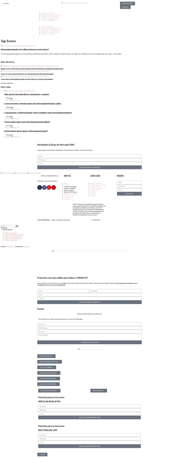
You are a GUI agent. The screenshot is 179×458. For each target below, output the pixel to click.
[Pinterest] (53, 187)
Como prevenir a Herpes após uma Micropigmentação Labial (32, 104)
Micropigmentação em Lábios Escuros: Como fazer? (25, 49)
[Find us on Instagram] (1, 243)
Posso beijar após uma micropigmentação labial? (27, 122)
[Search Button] (1, 224)
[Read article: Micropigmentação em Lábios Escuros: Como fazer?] (89, 46)
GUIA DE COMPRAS (48, 20)
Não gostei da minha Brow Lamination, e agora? (26, 94)
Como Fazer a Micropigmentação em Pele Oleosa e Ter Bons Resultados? (27, 79)
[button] (89, 23)
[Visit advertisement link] (7, 173)
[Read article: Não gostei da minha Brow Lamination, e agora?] (91, 91)
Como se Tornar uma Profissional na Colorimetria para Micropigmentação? (27, 74)
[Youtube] (49, 187)
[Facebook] (44, 187)
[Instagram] (39, 187)
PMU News (10, 246)
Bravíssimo (26, 246)
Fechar (40, 309)
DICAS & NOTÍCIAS (47, 13)
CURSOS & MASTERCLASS (50, 18)
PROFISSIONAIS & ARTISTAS (51, 15)
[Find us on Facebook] (3, 243)
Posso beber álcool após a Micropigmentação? (26, 131)
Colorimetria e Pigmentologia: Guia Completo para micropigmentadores (38, 113)
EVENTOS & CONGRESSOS (50, 17)
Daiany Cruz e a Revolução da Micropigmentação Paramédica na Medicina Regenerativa (32, 69)
